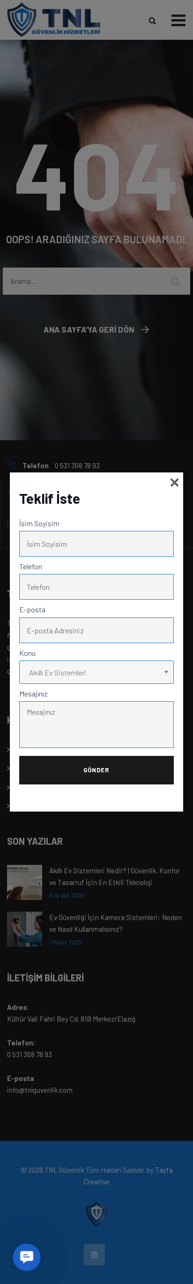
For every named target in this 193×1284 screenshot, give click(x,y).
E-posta (32, 609)
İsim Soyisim (39, 523)
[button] (27, 1257)
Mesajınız (33, 693)
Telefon (30, 566)
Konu (27, 652)
